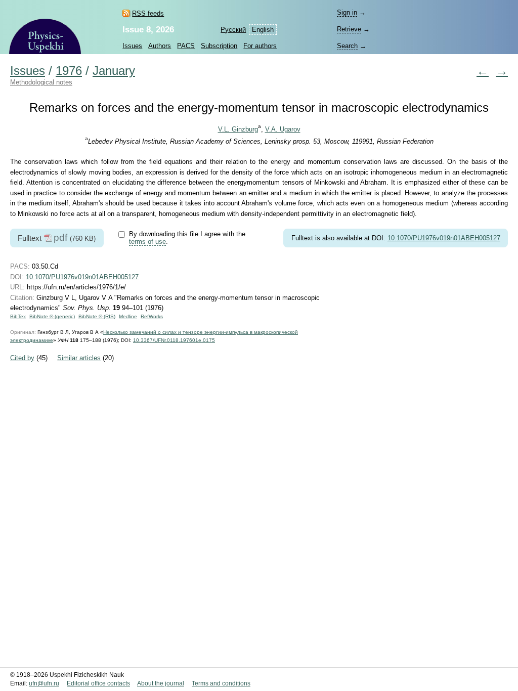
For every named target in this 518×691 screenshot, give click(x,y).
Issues (132, 46)
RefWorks (152, 316)
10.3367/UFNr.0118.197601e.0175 (174, 340)
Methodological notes (41, 82)
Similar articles (79, 358)
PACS (186, 46)
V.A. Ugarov (282, 129)
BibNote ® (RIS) (96, 316)
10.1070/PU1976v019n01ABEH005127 (443, 238)
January (114, 70)
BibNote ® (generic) (52, 316)
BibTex (18, 316)
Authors (159, 46)
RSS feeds (148, 13)
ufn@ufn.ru (44, 683)
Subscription (219, 46)
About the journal (160, 683)
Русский (233, 29)
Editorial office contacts (98, 683)
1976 (69, 70)
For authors (260, 46)
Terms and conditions (221, 683)
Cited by (22, 358)
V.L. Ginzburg (238, 129)
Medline (128, 316)
